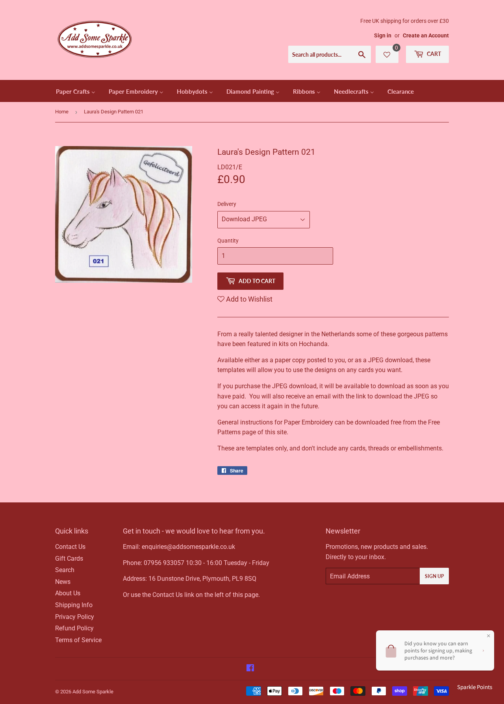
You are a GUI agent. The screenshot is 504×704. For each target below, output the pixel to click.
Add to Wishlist (248, 299)
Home (62, 112)
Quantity (228, 240)
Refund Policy (74, 628)
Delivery (226, 204)
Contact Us (70, 546)
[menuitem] (75, 91)
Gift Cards (69, 558)
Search (64, 570)
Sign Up (434, 576)
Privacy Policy (74, 617)
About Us (67, 593)
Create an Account (426, 35)
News (62, 581)
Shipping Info (74, 605)
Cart (433, 53)
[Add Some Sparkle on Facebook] (250, 669)
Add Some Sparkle (92, 692)
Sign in (382, 35)
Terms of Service (78, 640)
